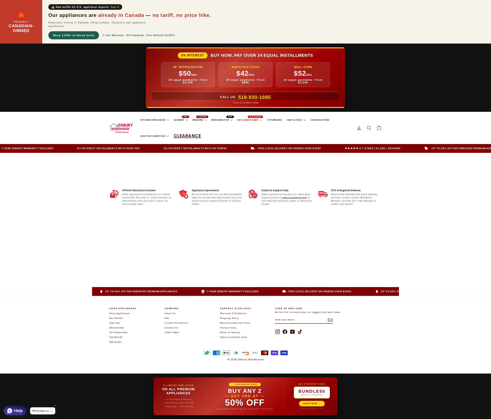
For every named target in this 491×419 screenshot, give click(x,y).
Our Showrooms (118, 332)
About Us (170, 313)
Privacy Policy (228, 327)
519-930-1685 (254, 97)
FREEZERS (198, 119)
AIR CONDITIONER (248, 119)
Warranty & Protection (233, 313)
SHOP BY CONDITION (153, 135)
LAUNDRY (179, 119)
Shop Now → (311, 403)
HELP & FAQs (295, 119)
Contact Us (171, 327)
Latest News (172, 332)
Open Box (114, 323)
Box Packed (116, 318)
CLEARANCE (187, 136)
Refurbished (116, 327)
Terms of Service (230, 332)
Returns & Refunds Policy (235, 323)
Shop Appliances (119, 313)
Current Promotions (176, 323)
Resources (115, 342)
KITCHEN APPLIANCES (153, 119)
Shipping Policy (229, 318)
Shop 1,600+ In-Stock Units (73, 35)
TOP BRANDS (274, 119)
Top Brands (116, 337)
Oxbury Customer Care (233, 337)
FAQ (167, 318)
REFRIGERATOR (220, 119)
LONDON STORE (320, 119)
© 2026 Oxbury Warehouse (245, 359)
